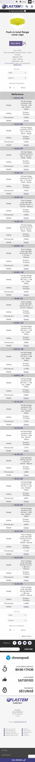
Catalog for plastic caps (12, 734)
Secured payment (10, 730)
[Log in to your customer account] (30, 2)
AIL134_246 (18, 428)
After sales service (10, 729)
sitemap (25, 734)
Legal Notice (6, 755)
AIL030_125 (18, 197)
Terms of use (27, 730)
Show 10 (17, 78)
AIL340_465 (18, 584)
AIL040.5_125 (18, 246)
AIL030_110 (18, 173)
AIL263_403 (18, 505)
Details (26, 121)
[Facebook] (14, 643)
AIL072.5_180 (18, 349)
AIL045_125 (18, 298)
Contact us (26, 735)
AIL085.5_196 (18, 375)
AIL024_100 (18, 148)
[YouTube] (25, 643)
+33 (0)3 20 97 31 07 (8, 2)
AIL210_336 (18, 479)
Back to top (27, 636)
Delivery (25, 729)
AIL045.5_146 (18, 272)
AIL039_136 (18, 221)
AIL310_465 (18, 557)
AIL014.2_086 (18, 98)
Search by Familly (17, 11)
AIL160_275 (18, 454)
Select (17, 73)
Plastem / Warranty (10, 732)
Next (23, 88)
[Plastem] (11, 6)
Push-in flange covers (12, 63)
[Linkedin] (30, 643)
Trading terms (27, 732)
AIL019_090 (18, 124)
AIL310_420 (18, 531)
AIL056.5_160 (18, 323)
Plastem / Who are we (11, 735)
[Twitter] (19, 643)
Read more (17, 65)
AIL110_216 (18, 402)
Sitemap (4, 750)
